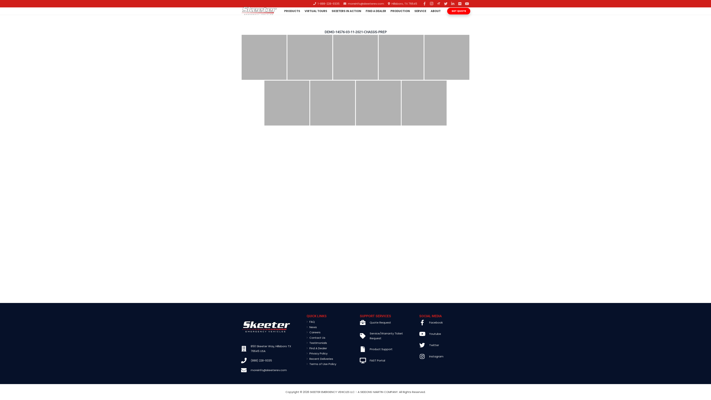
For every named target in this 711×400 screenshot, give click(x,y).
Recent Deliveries (321, 359)
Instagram (436, 356)
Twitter (434, 345)
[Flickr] (459, 3)
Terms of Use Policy (322, 364)
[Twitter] (445, 3)
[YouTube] (466, 3)
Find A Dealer (318, 348)
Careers (315, 332)
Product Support (381, 349)
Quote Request (380, 322)
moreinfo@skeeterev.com (269, 370)
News (313, 327)
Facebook (436, 322)
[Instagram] (431, 3)
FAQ (312, 322)
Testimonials (318, 343)
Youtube (435, 334)
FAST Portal (377, 360)
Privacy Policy (318, 353)
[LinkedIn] (452, 3)
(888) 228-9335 (261, 360)
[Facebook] (424, 3)
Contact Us (317, 338)
